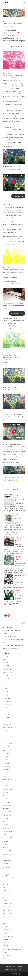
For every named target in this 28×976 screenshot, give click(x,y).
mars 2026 (6, 656)
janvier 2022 (6, 717)
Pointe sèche (6, 946)
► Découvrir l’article (17, 313)
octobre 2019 (6, 776)
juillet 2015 (6, 867)
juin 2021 (5, 734)
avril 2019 (5, 786)
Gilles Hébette (7, 910)
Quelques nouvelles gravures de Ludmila (14, 645)
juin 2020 (5, 756)
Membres (7, 969)
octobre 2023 (6, 685)
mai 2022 (5, 708)
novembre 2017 (7, 815)
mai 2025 (5, 662)
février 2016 (6, 847)
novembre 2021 (7, 724)
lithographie (5, 26)
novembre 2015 (7, 854)
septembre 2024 (7, 672)
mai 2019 (5, 782)
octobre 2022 (6, 704)
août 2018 (5, 792)
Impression (13, 23)
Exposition (6, 907)
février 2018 (6, 805)
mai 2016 (5, 844)
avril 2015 (5, 870)
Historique (20, 966)
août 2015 (5, 864)
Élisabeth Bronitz (7, 903)
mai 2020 (5, 760)
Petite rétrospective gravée (18, 538)
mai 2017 (5, 821)
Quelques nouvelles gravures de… (12, 949)
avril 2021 (5, 737)
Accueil (6, 966)
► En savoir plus (18, 196)
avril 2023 (5, 691)
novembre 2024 (7, 669)
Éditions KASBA (14, 969)
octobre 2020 (6, 747)
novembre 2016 (7, 831)
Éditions (5, 900)
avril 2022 (5, 711)
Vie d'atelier (6, 959)
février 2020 (6, 766)
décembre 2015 (7, 851)
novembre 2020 (7, 743)
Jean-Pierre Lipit (7, 923)
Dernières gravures (7, 23)
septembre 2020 (7, 750)
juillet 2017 (6, 818)
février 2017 (6, 828)
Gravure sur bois (7, 913)
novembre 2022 (7, 701)
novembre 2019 (7, 773)
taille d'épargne (7, 955)
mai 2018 (5, 795)
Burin (4, 887)
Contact (14, 966)
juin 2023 (5, 688)
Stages (4, 952)
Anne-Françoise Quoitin (9, 877)
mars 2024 (6, 679)
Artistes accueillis (7, 884)
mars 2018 (6, 802)
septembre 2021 (7, 727)
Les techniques (19, 23)
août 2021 (5, 730)
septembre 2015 (7, 860)
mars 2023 (6, 695)
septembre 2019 (7, 779)
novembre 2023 (7, 682)
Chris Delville (6, 890)
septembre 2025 (7, 659)
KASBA (5, 926)
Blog (10, 966)
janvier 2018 (6, 808)
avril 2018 (5, 799)
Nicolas (20, 33)
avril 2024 (5, 675)
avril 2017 (5, 825)
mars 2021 (6, 740)
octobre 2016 (6, 834)
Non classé (6, 942)
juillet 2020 (6, 753)
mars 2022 (6, 714)
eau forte (5, 897)
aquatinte (5, 881)
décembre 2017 (7, 812)
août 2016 (5, 841)
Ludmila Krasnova (8, 936)
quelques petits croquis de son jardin (13, 132)
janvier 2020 (6, 769)
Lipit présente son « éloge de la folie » (20, 576)
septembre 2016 (7, 838)
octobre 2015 (6, 857)
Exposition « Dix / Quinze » (10, 636)
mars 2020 (6, 763)
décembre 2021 (7, 721)
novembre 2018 (7, 789)
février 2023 (6, 698)
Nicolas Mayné (11, 26)
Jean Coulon (6, 920)
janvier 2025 (6, 666)
